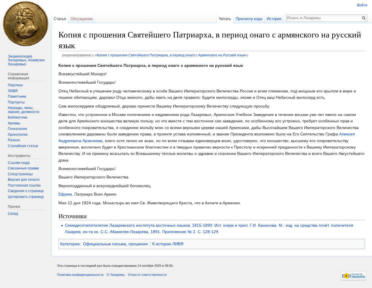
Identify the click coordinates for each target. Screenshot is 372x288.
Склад (13, 214)
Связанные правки (23, 168)
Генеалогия (17, 129)
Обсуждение (82, 19)
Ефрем (65, 194)
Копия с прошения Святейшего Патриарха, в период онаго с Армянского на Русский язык (171, 55)
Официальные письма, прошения (115, 244)
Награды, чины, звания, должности (23, 110)
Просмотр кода (249, 19)
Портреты (16, 102)
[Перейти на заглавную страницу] (25, 23)
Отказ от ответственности (147, 274)
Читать (225, 19)
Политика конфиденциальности (80, 274)
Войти (362, 5)
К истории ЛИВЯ (167, 244)
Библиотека (17, 117)
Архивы (14, 123)
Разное (14, 140)
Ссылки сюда (19, 163)
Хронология (18, 135)
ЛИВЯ (13, 91)
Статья (60, 19)
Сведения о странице (26, 191)
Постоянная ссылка (24, 185)
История (274, 19)
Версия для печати (24, 180)
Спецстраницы (20, 174)
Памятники (17, 96)
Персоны (15, 85)
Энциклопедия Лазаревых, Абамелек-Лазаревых (26, 60)
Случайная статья (23, 146)
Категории (70, 244)
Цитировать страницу (26, 197)
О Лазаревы (116, 274)
